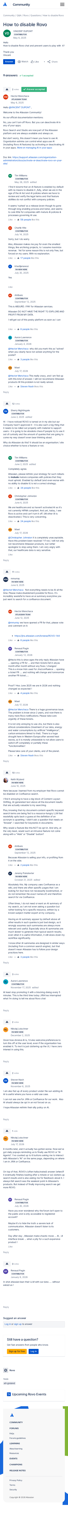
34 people (25, 487)
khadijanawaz (22, 266)
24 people (25, 521)
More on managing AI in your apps (34, 147)
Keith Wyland (17, 779)
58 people (25, 219)
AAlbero (19, 295)
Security (13, 1489)
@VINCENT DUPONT (20, 107)
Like (10, 219)
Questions (36, 15)
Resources (14, 1453)
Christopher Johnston (26, 496)
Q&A (19, 15)
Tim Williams (21, 175)
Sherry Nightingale (20, 410)
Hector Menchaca (20, 96)
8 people (24, 640)
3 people (24, 359)
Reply (6, 392)
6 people (24, 329)
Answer (9, 61)
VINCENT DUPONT (23, 31)
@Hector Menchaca (18, 348)
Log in (8, 1324)
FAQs (11, 1433)
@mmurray (13, 622)
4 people (24, 693)
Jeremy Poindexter (24, 873)
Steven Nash (27, 386)
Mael (17, 367)
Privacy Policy (15, 1480)
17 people (25, 258)
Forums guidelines (17, 1438)
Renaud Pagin (22, 648)
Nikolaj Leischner (19, 1028)
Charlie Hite (20, 227)
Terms (12, 1485)
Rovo (26, 15)
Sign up (18, 1324)
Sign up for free (17, 1351)
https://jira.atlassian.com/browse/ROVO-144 (37, 635)
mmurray (15, 578)
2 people (24, 865)
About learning (15, 1448)
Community (21, 4)
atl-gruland (9, 1383)
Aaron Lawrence (23, 337)
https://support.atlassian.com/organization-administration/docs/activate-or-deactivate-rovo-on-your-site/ (32, 160)
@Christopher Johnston (20, 537)
